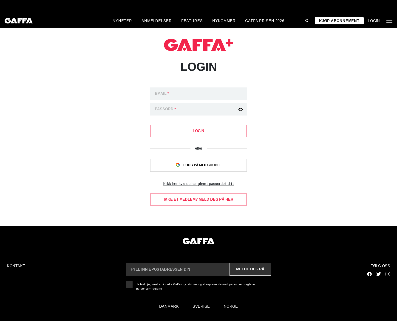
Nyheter (122, 21)
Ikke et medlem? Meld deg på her (198, 199)
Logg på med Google (201, 165)
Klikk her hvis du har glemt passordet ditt (198, 184)
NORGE (231, 306)
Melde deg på (250, 269)
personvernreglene (149, 288)
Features (192, 21)
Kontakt (16, 266)
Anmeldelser (157, 21)
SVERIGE (201, 306)
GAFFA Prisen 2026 (264, 21)
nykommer (224, 21)
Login (374, 21)
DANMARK (169, 306)
